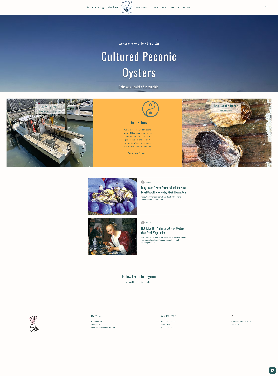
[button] (267, 6)
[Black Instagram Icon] (232, 316)
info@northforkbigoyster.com (103, 327)
